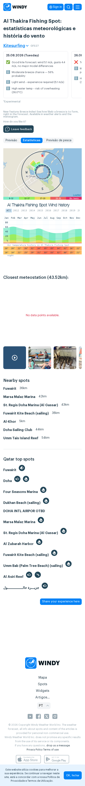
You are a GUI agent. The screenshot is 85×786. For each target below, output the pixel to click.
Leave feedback (21, 129)
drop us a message (58, 745)
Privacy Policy (34, 749)
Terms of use (51, 749)
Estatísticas (31, 140)
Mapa (42, 677)
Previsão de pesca (58, 140)
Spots (42, 684)
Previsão (11, 140)
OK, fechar (72, 775)
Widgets (42, 690)
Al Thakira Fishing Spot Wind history (38, 205)
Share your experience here (61, 601)
